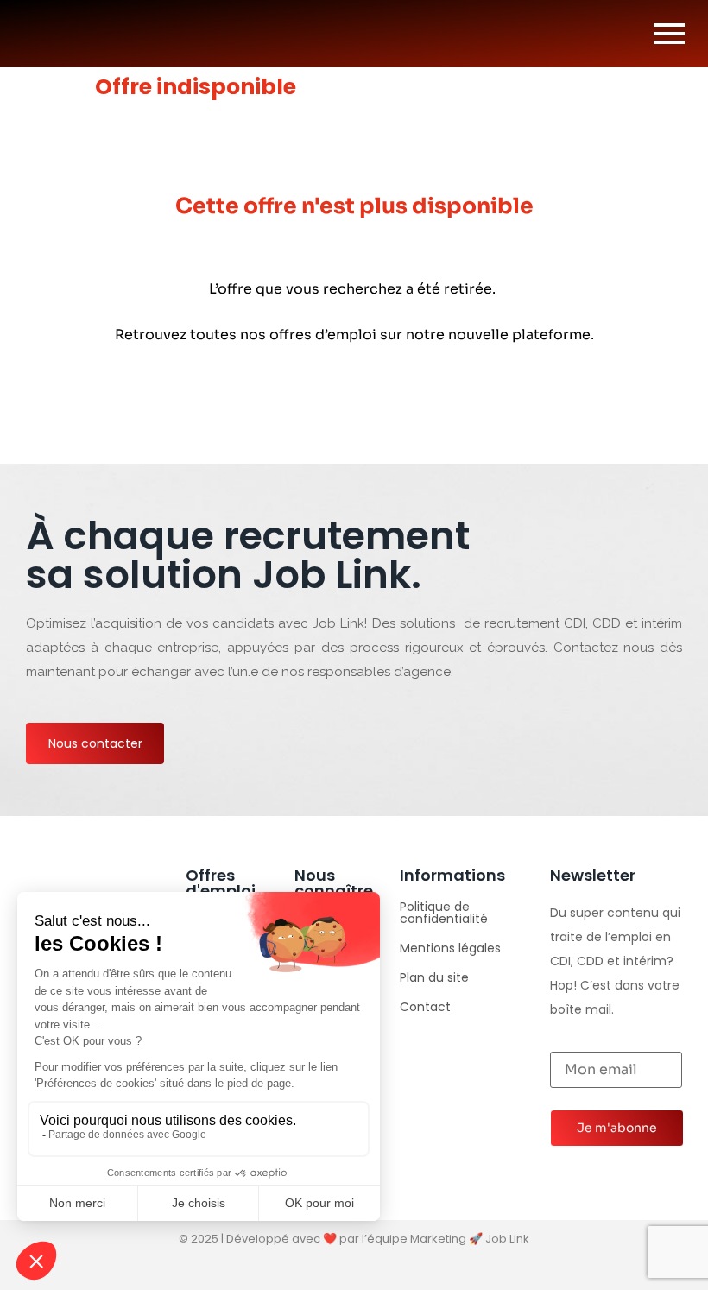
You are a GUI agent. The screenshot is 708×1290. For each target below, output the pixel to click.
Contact (425, 1006)
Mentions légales (450, 948)
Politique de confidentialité (444, 912)
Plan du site (434, 977)
